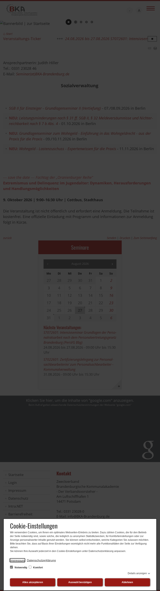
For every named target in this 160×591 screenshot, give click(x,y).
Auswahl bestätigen (80, 582)
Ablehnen (127, 582)
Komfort (37, 567)
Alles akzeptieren (32, 582)
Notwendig (21, 567)
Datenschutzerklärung (41, 560)
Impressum (17, 560)
